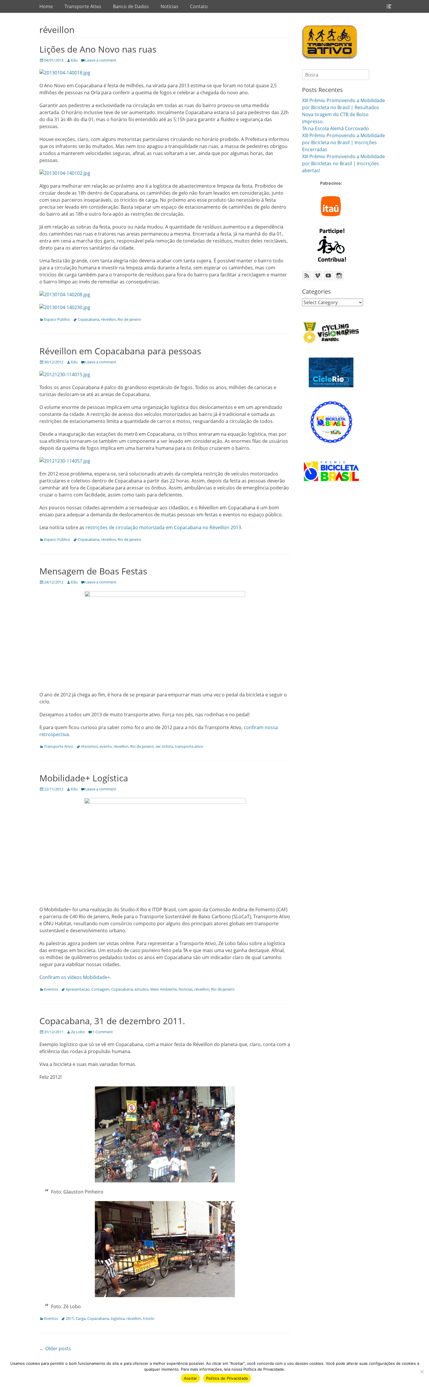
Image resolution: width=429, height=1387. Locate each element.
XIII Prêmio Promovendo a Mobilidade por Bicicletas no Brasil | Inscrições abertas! (343, 163)
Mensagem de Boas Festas (93, 571)
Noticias (186, 989)
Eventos (51, 989)
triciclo (148, 1318)
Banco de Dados (131, 6)
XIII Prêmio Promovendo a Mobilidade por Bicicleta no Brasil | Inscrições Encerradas (343, 142)
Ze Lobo (78, 1031)
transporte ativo (189, 746)
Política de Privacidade (227, 1378)
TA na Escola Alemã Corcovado (335, 128)
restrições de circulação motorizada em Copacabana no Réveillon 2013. (164, 527)
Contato (199, 6)
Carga (81, 1318)
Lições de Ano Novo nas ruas (97, 49)
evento (106, 746)
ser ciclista (164, 746)
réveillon (108, 319)
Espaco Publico (57, 319)
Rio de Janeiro (129, 319)
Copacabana (88, 319)
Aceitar (190, 1378)
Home (46, 6)
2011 (70, 1318)
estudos (142, 989)
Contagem (100, 989)
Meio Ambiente (163, 989)
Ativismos (89, 746)
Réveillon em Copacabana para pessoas (120, 351)
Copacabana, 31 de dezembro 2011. (112, 1021)
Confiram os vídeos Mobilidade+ (74, 977)
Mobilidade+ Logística (83, 778)
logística (118, 1318)
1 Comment (103, 1031)
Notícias (169, 6)
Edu (74, 60)
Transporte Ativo (82, 6)
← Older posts (55, 1348)
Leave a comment (100, 60)
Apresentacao (78, 989)
